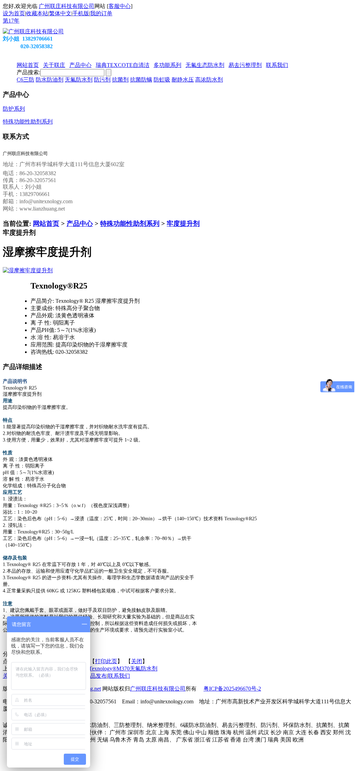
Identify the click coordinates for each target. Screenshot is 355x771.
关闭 (136, 661)
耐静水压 (183, 80)
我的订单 (101, 13)
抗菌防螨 (141, 80)
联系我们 (119, 676)
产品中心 (80, 223)
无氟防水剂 (79, 80)
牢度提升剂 (183, 223)
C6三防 (25, 80)
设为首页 (14, 13)
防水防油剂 (49, 80)
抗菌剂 (120, 80)
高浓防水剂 (209, 80)
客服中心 (120, 6)
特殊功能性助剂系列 (129, 223)
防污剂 (102, 80)
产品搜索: (28, 72)
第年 (11, 21)
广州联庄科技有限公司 (66, 6)
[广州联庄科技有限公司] (33, 31)
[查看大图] (28, 270)
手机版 (80, 13)
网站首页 (46, 223)
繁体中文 (60, 13)
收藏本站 (37, 13)
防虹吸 (162, 80)
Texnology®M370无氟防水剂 (123, 668)
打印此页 (106, 661)
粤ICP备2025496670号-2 (232, 689)
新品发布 (96, 676)
